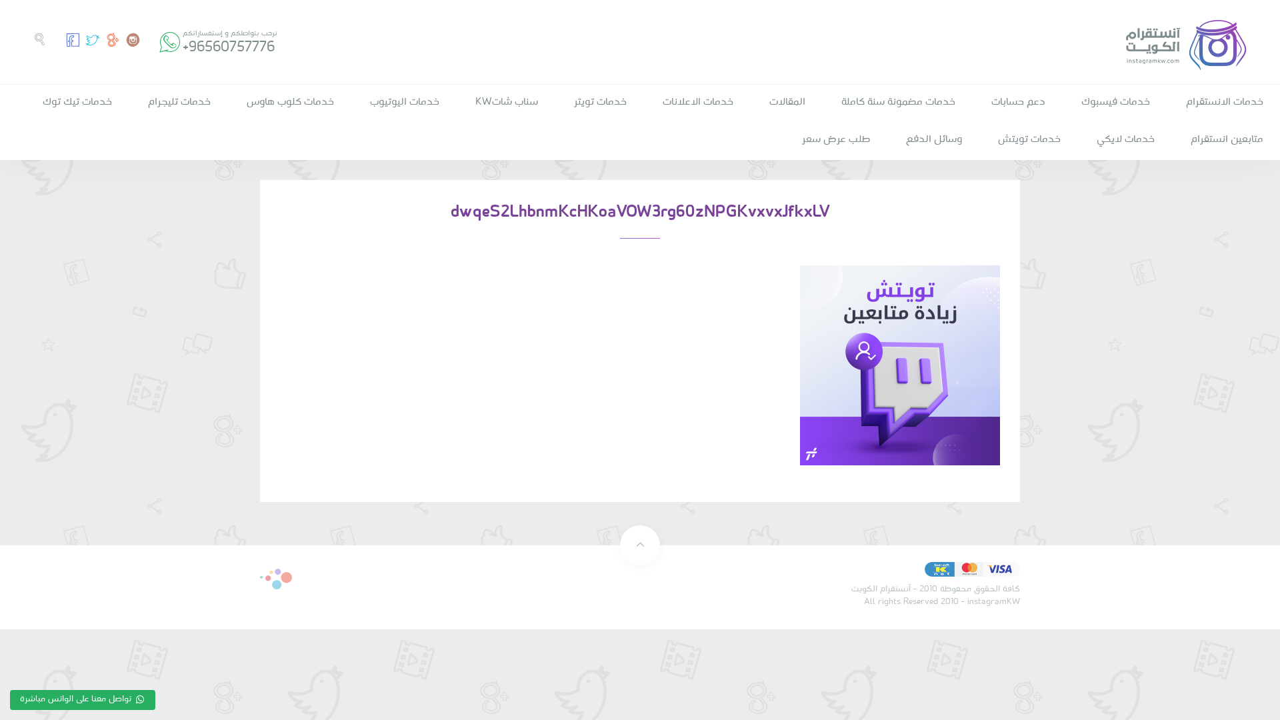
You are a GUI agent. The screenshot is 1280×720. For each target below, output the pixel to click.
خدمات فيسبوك (1115, 102)
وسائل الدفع (934, 139)
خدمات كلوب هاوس (290, 102)
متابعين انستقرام (1227, 139)
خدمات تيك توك (77, 102)
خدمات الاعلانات (698, 102)
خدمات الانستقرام (1224, 102)
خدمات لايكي (1126, 139)
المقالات (787, 102)
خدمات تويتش (1029, 139)
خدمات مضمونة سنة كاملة (898, 102)
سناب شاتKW (506, 102)
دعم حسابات (1018, 102)
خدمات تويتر (600, 102)
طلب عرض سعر (836, 139)
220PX (276, 579)
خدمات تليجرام (179, 102)
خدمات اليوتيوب (404, 102)
